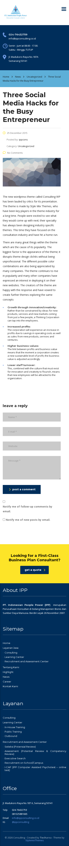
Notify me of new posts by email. (28, 519)
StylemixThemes (34, 840)
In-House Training (15, 727)
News (6, 676)
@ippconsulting (20, 822)
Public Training (13, 731)
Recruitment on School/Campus (24, 762)
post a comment (24, 489)
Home (6, 76)
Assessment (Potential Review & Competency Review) (35, 752)
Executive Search (15, 758)
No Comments (15, 152)
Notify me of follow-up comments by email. (27, 509)
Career (7, 681)
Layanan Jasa (10, 647)
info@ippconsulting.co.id (25, 818)
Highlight (8, 672)
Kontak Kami (10, 686)
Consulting (11, 652)
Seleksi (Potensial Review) (20, 746)
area (46, 837)
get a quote (33, 570)
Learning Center (14, 656)
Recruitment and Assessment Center (27, 661)
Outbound (11, 736)
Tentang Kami (11, 667)
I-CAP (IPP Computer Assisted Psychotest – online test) (35, 769)
